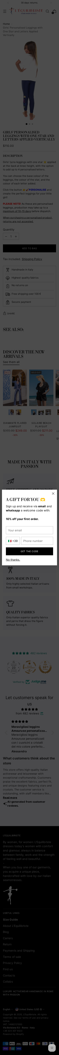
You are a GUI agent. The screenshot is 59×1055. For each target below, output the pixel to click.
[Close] (53, 493)
